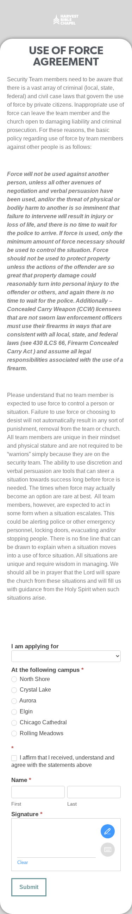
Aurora (27, 701)
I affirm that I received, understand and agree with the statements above (62, 761)
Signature (27, 814)
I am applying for (35, 646)
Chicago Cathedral (42, 722)
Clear (22, 862)
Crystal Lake (34, 690)
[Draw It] (108, 831)
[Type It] (108, 850)
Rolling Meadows (40, 733)
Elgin (25, 711)
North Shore (34, 679)
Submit (28, 887)
